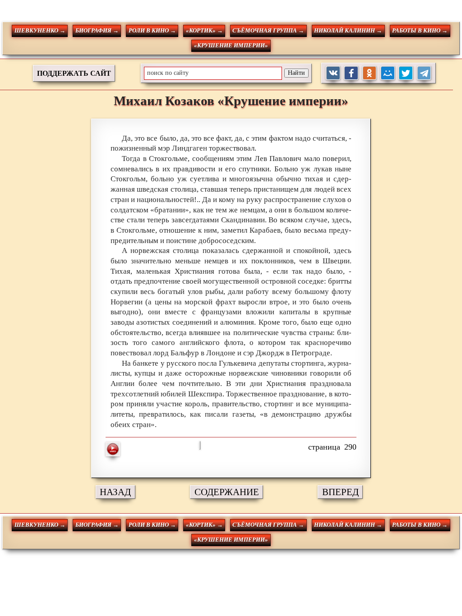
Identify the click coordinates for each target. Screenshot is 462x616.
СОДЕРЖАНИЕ (226, 492)
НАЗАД (115, 492)
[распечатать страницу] (199, 445)
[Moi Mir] (387, 73)
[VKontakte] (333, 73)
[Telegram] (424, 73)
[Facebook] (351, 73)
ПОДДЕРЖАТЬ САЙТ (74, 73)
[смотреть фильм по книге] (113, 449)
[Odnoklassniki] (369, 73)
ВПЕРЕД (340, 492)
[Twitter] (405, 73)
